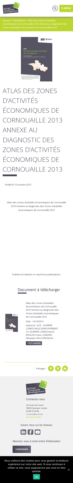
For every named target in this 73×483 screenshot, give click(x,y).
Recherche (55, 8)
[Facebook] (51, 368)
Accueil (6, 20)
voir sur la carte (33, 417)
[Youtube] (37, 432)
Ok (36, 476)
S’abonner (21, 449)
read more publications (48, 274)
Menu (67, 8)
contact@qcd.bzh (34, 414)
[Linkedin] (65, 368)
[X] (58, 368)
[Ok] (68, 469)
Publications (19, 20)
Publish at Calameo (22, 274)
